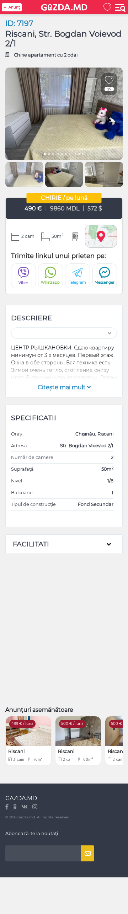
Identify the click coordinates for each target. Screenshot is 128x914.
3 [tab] (53, 154)
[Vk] (25, 807)
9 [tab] (79, 154)
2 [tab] (49, 154)
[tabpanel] (64, 114)
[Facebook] (7, 807)
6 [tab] (66, 154)
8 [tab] (74, 154)
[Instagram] (34, 807)
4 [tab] (57, 154)
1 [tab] (45, 154)
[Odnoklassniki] (15, 807)
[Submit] (87, 853)
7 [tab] (70, 154)
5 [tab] (62, 154)
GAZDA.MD (21, 798)
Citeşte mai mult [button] (62, 387)
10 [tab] (83, 154)
